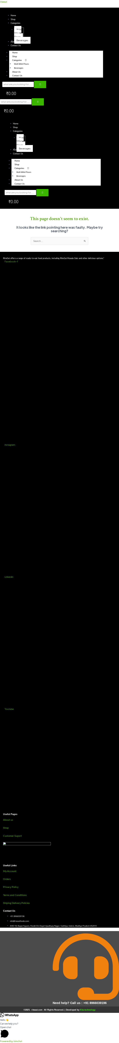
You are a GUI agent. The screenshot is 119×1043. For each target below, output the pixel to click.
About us (8, 820)
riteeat (3, 1)
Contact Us (17, 75)
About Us (16, 72)
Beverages (18, 68)
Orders (7, 879)
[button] (15, 23)
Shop (14, 56)
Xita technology (87, 1010)
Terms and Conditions (15, 895)
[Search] (40, 84)
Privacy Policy (10, 887)
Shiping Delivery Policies (16, 903)
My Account (9, 871)
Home (15, 52)
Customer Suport (12, 836)
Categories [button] (17, 60)
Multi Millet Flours (21, 64)
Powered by (11, 1041)
